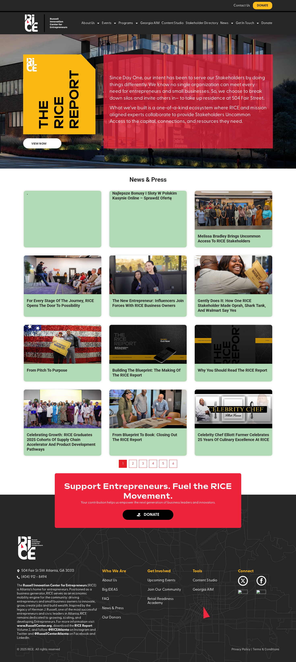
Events (106, 23)
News (224, 23)
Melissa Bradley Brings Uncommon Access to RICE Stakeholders (229, 238)
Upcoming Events (161, 580)
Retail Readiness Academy (160, 601)
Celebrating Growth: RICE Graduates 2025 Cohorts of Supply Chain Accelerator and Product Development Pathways (61, 442)
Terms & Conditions (266, 649)
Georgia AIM (149, 23)
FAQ (105, 599)
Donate (266, 23)
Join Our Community (164, 590)
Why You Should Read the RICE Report (232, 370)
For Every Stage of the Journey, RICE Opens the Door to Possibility (60, 303)
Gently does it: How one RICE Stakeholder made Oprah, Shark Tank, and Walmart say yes (232, 305)
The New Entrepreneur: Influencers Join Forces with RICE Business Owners (148, 303)
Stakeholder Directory (202, 23)
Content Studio (172, 23)
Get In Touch (245, 23)
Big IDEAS (110, 590)
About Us (88, 23)
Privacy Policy (241, 649)
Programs (126, 23)
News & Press (113, 608)
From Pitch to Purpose (47, 370)
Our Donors (111, 617)
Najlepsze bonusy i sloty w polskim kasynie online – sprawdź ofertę (144, 195)
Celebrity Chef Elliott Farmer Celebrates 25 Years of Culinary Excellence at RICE (233, 437)
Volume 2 (23, 630)
